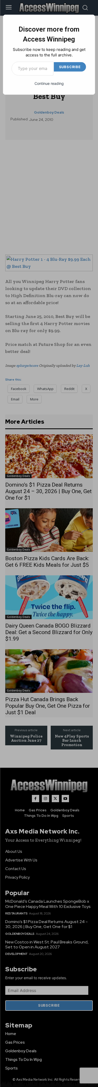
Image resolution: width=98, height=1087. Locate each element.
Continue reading (49, 83)
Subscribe (70, 67)
